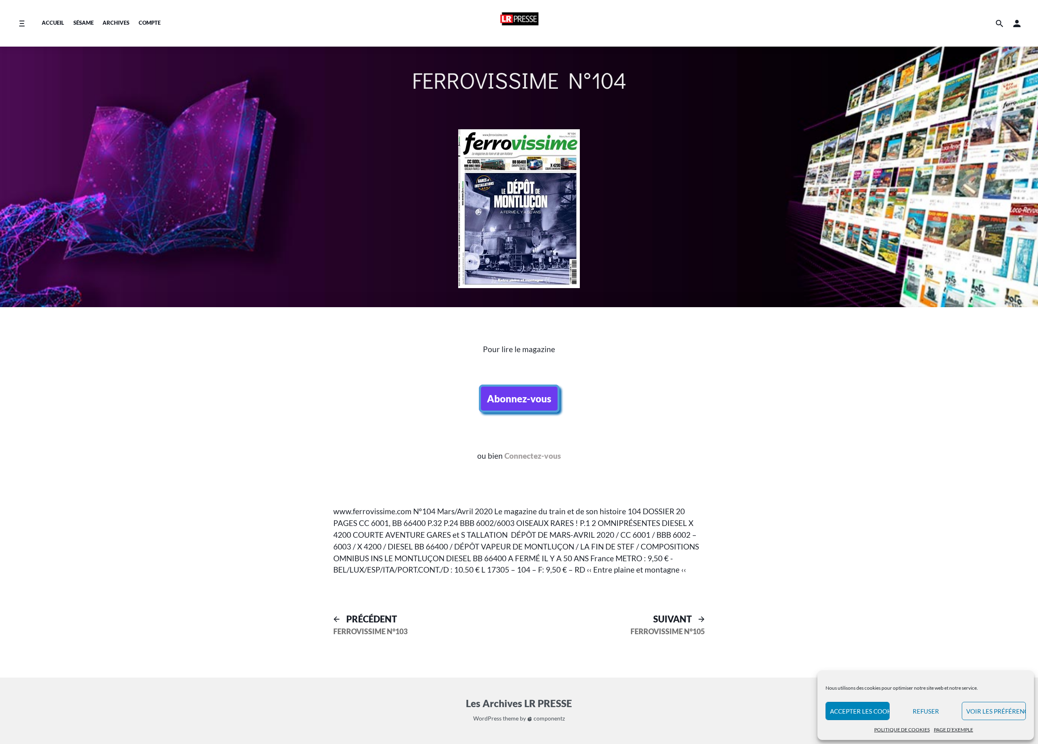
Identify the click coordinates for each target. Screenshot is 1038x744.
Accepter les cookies (860, 711)
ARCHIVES (116, 22)
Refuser (926, 711)
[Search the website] (999, 23)
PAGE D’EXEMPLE (953, 730)
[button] (1016, 23)
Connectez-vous (532, 455)
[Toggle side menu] (22, 23)
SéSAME (83, 22)
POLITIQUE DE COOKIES (902, 730)
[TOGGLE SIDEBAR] (943, 329)
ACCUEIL (53, 22)
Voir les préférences (996, 711)
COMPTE (150, 22)
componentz (548, 718)
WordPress (487, 718)
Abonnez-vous (519, 398)
